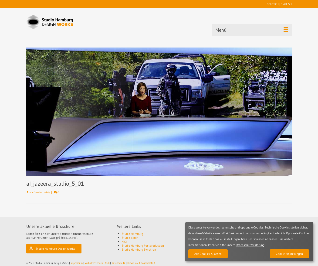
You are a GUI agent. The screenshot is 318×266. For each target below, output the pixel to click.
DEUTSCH (273, 4)
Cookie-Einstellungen (289, 254)
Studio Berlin (130, 237)
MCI (124, 241)
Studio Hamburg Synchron (139, 249)
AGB (107, 263)
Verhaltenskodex (94, 263)
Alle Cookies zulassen (208, 254)
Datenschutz (118, 263)
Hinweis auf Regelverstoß (141, 263)
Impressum (77, 263)
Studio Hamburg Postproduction (143, 245)
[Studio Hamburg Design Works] (57, 22)
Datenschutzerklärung (250, 245)
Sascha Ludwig (42, 192)
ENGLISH (286, 4)
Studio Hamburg (132, 233)
